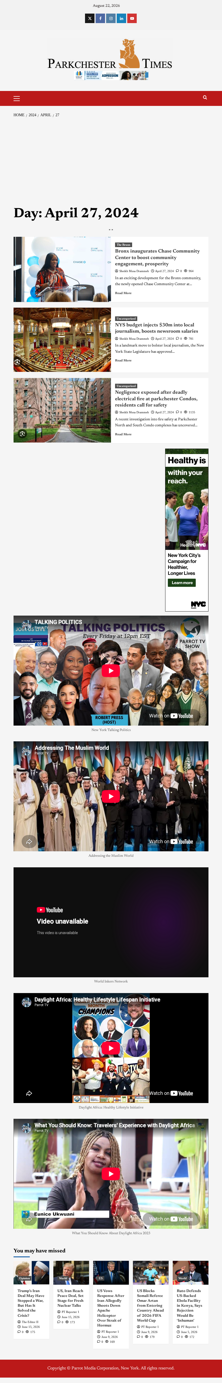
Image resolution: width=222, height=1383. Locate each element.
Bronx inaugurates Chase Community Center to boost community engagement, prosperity (157, 258)
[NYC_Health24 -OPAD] (186, 530)
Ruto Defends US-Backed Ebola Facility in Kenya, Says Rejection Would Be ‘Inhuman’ (189, 1306)
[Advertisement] (111, 162)
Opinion (24, 1278)
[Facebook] (100, 18)
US (101, 1278)
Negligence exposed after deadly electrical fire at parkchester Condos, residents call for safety (156, 399)
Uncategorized (126, 318)
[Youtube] (132, 18)
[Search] (205, 97)
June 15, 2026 (31, 1326)
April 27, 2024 (164, 271)
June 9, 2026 (110, 1336)
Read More (123, 293)
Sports (143, 1278)
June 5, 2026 (189, 1332)
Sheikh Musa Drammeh (134, 271)
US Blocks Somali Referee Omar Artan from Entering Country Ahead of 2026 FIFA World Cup (150, 1306)
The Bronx (123, 244)
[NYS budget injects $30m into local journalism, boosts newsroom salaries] (62, 340)
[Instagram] (111, 18)
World (63, 1278)
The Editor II (30, 1322)
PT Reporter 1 (70, 1311)
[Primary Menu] (19, 98)
